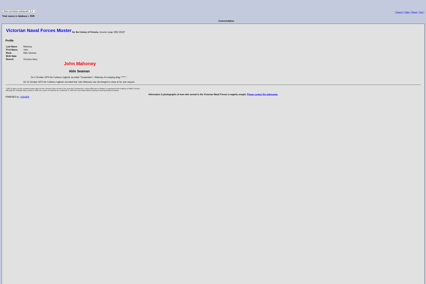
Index (407, 12)
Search (399, 12)
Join (421, 12)
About (414, 12)
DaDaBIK (24, 97)
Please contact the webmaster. (262, 94)
